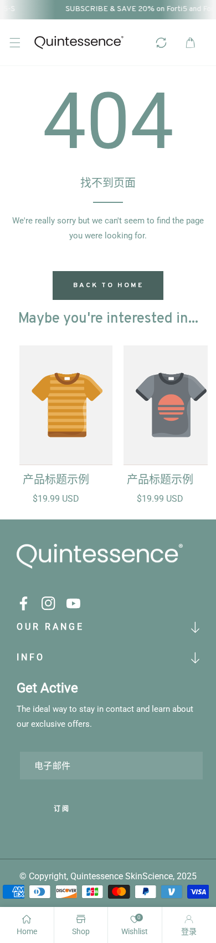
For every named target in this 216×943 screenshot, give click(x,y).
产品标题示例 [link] (56, 480)
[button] (14, 42)
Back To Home (108, 285)
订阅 (62, 809)
